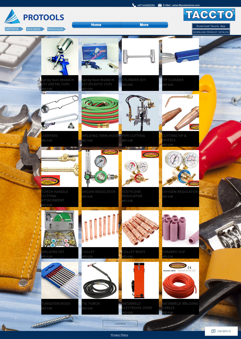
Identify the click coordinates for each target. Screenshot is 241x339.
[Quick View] (59, 56)
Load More (120, 323)
